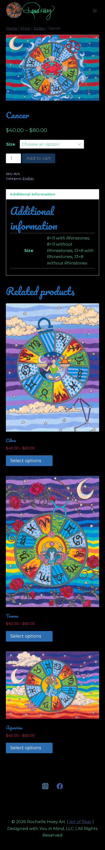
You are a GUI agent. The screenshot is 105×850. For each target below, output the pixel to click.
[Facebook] (59, 786)
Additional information (32, 194)
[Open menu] (94, 11)
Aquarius (14, 727)
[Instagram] (45, 786)
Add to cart (38, 158)
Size (10, 144)
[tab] (52, 194)
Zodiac (28, 178)
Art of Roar (80, 821)
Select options (25, 460)
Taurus (12, 616)
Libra (11, 440)
